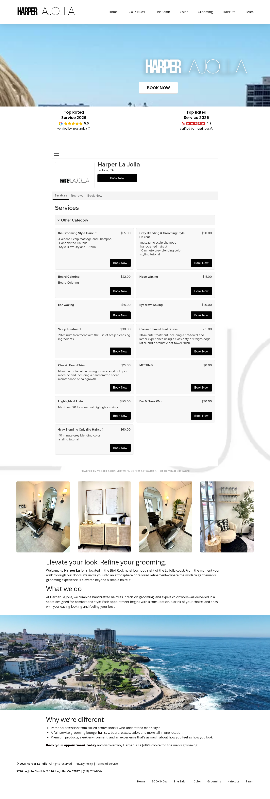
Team (249, 12)
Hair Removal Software (174, 471)
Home (113, 12)
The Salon (162, 12)
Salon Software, (119, 471)
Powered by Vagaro (93, 471)
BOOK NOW (136, 12)
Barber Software (142, 471)
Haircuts (229, 12)
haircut (103, 732)
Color (184, 12)
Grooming (205, 12)
